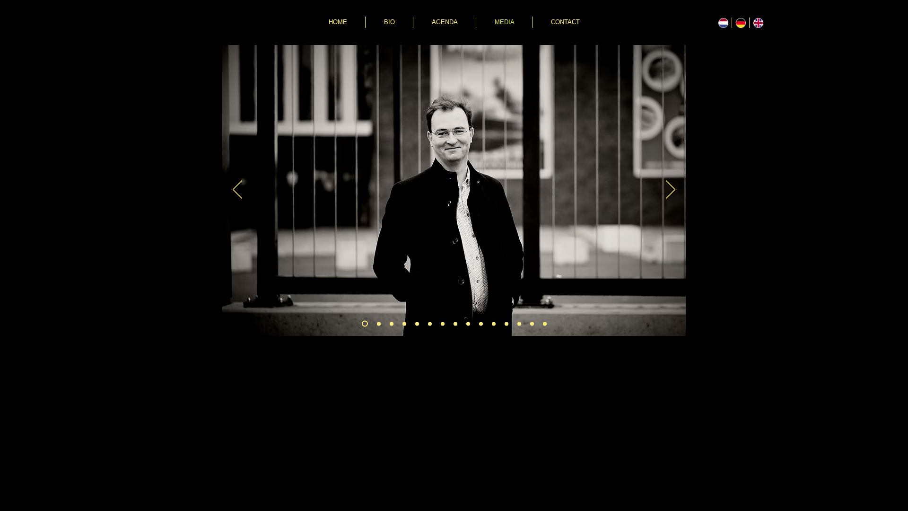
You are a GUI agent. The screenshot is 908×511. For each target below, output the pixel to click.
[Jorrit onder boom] (379, 324)
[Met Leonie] (468, 324)
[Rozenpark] (443, 324)
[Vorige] (237, 190)
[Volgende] (670, 190)
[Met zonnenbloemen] (481, 324)
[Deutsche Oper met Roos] (545, 324)
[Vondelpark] (532, 324)
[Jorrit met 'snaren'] (365, 324)
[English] (758, 23)
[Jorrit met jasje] (391, 324)
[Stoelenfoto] (404, 324)
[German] (740, 23)
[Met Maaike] (455, 324)
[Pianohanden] (519, 324)
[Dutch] (723, 23)
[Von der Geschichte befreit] (494, 324)
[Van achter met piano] (417, 324)
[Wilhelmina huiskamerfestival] (506, 324)
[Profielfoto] (430, 324)
